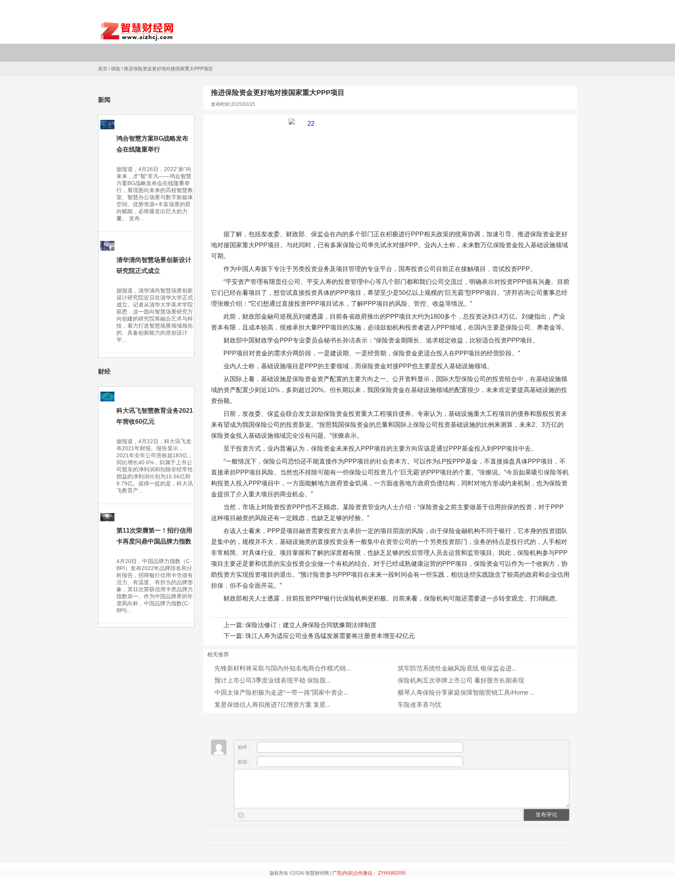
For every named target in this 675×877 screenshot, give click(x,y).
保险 (115, 68)
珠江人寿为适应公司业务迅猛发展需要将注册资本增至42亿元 (330, 636)
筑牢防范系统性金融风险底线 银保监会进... (457, 668)
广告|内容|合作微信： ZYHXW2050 (369, 873)
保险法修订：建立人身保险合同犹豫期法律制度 (311, 625)
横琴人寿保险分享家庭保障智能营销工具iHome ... (466, 692)
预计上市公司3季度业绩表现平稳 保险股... (272, 680)
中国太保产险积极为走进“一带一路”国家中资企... (281, 692)
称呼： (245, 747)
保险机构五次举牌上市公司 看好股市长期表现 (461, 680)
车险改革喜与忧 (419, 704)
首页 (102, 68)
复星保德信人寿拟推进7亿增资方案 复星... (272, 704)
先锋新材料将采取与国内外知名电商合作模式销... (282, 668)
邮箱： (245, 762)
